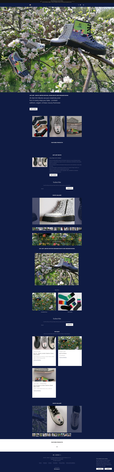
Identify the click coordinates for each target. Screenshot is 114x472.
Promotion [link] (55, 462)
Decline (100, 468)
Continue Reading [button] (37, 360)
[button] (83, 5)
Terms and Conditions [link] (70, 462)
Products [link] (45, 462)
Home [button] (40, 462)
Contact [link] (50, 462)
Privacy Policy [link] (62, 462)
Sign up (69, 188)
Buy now (33, 109)
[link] (30, 4)
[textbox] (53, 188)
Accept (108, 468)
